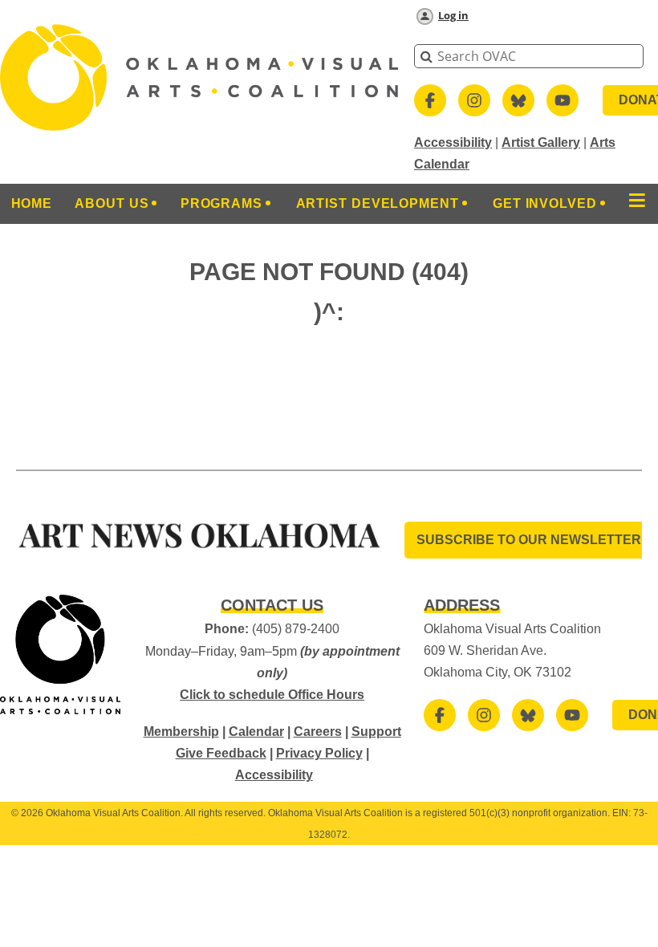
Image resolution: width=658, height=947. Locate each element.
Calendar (256, 731)
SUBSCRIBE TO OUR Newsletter (528, 540)
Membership (181, 731)
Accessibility (453, 142)
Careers (318, 731)
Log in (453, 15)
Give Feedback (221, 753)
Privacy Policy (319, 753)
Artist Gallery (541, 142)
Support (376, 731)
